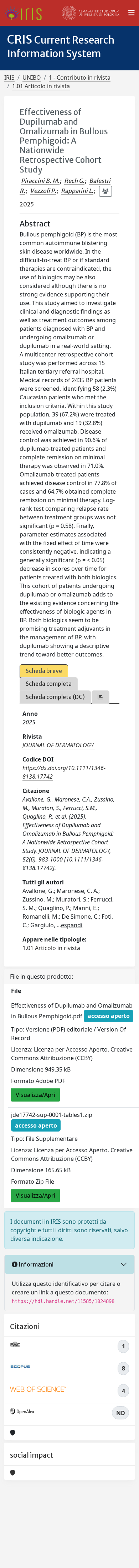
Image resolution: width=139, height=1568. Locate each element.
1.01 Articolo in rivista (41, 86)
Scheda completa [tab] (49, 683)
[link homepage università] (91, 12)
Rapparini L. (77, 190)
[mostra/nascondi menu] (131, 12)
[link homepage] (25, 12)
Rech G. (74, 180)
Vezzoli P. (43, 190)
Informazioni (35, 1264)
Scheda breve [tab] (44, 670)
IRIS (9, 77)
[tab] (100, 697)
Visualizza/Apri (35, 1095)
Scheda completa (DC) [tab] (55, 696)
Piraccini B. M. (40, 180)
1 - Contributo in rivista (79, 77)
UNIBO (31, 77)
